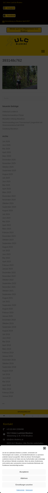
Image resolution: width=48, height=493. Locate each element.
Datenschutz (20, 490)
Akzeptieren (24, 472)
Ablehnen (24, 478)
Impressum (29, 490)
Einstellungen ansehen (24, 485)
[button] (44, 448)
